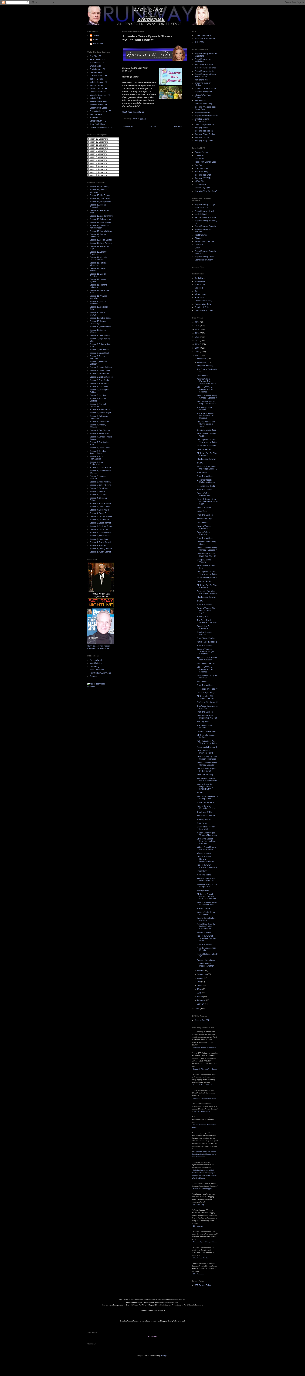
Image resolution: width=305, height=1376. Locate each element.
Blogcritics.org (198, 1226)
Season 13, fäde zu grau (100, 219)
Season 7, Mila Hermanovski (96, 457)
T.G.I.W (200, 793)
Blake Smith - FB (97, 63)
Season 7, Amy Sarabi (99, 422)
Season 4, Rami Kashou (100, 503)
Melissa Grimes (96, 85)
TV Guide (199, 245)
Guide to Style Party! (205, 692)
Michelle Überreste (98, 92)
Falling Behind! (203, 890)
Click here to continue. (133, 112)
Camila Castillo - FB (98, 75)
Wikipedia (199, 238)
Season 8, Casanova (99, 387)
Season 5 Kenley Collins (100, 485)
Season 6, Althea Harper (100, 467)
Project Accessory (202, 112)
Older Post (177, 126)
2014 (197, 329)
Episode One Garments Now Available (207, 658)
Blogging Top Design (204, 131)
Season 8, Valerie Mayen (100, 413)
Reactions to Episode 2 (207, 578)
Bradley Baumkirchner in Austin (206, 919)
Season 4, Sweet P (98, 513)
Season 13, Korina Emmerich (98, 206)
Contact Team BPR (203, 35)
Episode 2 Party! (204, 581)
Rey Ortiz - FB (96, 114)
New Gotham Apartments (100, 673)
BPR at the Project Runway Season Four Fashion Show (206, 896)
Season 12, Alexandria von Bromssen (99, 227)
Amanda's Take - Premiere (204, 533)
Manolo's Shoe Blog (203, 104)
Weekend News (204, 853)
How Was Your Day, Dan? (206, 191)
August (200, 978)
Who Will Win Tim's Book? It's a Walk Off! (207, 717)
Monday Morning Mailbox (204, 633)
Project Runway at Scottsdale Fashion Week (206, 938)
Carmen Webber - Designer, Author (205, 965)
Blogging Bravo (201, 128)
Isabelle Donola (96, 79)
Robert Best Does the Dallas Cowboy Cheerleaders (206, 926)
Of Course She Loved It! (207, 702)
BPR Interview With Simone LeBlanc (205, 697)
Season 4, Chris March (99, 510)
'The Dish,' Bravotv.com (201, 1111)
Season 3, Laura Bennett (100, 523)
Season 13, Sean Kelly (99, 186)
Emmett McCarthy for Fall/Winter (206, 913)
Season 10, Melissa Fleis (100, 327)
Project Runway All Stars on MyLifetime (205, 75)
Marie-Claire (200, 284)
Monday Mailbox (204, 819)
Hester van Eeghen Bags (205, 162)
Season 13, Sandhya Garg (101, 216)
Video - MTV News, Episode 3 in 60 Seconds (205, 389)
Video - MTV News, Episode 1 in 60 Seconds (205, 669)
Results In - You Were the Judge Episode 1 (207, 592)
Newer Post (128, 126)
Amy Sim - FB (95, 56)
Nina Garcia (200, 281)
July (199, 982)
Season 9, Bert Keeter (99, 350)
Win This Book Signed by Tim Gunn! (206, 770)
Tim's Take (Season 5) (204, 124)
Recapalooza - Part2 (206, 663)
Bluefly (197, 291)
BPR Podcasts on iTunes (205, 68)
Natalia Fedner (96, 98)
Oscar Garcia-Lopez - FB (100, 111)
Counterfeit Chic (202, 307)
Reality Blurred (201, 235)
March (200, 997)
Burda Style (200, 278)
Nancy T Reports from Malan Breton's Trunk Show (207, 501)
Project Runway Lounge (205, 204)
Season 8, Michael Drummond (98, 405)
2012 (197, 337)
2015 (197, 326)
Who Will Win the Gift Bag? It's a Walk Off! (206, 402)
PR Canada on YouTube (205, 217)
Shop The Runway (205, 365)
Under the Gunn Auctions (205, 88)
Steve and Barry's (204, 519)
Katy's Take (202, 511)
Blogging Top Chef (203, 175)
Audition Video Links (206, 960)
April (199, 993)
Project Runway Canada (205, 226)
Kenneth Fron (200, 184)
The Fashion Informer (204, 310)
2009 (197, 348)
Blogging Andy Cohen (204, 141)
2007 (197, 355)
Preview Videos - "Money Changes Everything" (205, 651)
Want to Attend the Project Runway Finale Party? (205, 786)
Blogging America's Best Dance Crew (205, 108)
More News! (202, 472)
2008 (197, 352)
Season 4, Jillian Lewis (100, 507)
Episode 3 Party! (204, 449)
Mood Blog (94, 666)
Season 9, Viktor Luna (99, 374)
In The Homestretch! (205, 802)
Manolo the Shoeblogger (202, 1189)
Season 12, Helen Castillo (101, 240)
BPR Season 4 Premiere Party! (205, 752)
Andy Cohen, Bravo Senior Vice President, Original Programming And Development (204, 1154)
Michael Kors (200, 294)
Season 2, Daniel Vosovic (101, 532)
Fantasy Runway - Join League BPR (207, 885)
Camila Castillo (96, 72)
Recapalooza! (203, 375)
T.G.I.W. (200, 463)
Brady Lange (95, 66)
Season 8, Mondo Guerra (101, 409)
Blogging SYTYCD (203, 178)
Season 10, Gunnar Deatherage (98, 322)
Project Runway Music (204, 257)
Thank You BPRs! (204, 812)
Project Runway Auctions (205, 71)
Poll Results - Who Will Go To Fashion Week (207, 779)
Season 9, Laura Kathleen (101, 367)
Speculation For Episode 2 (204, 627)
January (201, 1004)
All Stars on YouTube (204, 65)
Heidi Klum (199, 297)
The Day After (203, 722)
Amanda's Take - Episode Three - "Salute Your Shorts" (207, 381)
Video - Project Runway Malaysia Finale (207, 848)
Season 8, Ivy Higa (98, 395)
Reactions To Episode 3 (207, 446)
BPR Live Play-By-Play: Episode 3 (207, 454)
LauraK (96, 35)
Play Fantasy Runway (206, 459)
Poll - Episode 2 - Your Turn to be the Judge (207, 573)
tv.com (197, 248)
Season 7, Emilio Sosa (99, 433)
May (199, 989)
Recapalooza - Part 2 (206, 486)
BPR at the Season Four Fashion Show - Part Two (207, 841)
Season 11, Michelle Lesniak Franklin (98, 258)
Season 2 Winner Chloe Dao (203, 1085)
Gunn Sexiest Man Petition (98, 646)
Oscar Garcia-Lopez (98, 108)
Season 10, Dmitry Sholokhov (98, 302)
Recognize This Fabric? (207, 689)
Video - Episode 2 (204, 507)
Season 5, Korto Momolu (100, 482)
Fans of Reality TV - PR (205, 241)
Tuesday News (203, 908)
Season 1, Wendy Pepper (101, 549)
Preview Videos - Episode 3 (204, 527)
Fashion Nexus (201, 152)
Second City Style (202, 188)
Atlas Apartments (97, 670)
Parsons (93, 676)
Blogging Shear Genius (205, 134)
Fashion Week (96, 660)
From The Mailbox (205, 476)
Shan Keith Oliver (97, 124)
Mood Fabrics (96, 663)
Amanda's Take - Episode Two (204, 494)
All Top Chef (200, 181)
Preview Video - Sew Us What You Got (206, 879)
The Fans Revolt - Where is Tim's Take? (207, 621)
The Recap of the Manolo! (204, 408)
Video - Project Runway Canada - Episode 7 (207, 549)
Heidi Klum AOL (201, 208)
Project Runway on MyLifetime (203, 60)
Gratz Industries (201, 168)
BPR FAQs (199, 42)
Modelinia (199, 288)
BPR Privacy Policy (203, 1285)
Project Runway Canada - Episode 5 (207, 866)
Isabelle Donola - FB (98, 82)
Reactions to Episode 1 (207, 747)
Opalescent (199, 155)
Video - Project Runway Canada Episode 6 (207, 764)
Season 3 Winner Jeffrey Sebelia (205, 1069)
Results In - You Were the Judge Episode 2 (207, 467)
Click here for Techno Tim (98, 649)
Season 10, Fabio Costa (100, 318)
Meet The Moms (204, 875)
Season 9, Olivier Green (100, 370)
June (199, 985)
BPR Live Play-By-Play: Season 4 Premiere (207, 758)
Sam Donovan (96, 117)
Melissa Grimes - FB (98, 88)
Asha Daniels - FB (97, 59)
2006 (197, 1009)
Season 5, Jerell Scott (99, 488)
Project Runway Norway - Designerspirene (205, 859)
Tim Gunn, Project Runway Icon (204, 1047)
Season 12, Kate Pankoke (101, 243)
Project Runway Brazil (204, 211)
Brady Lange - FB (97, 69)
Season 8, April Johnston (100, 383)
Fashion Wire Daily (203, 304)
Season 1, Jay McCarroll (100, 542)
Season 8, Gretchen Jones (101, 377)
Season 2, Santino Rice (100, 536)
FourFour (199, 165)
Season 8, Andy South (99, 380)
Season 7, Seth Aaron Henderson (99, 417)
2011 (197, 341)
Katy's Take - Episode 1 (207, 642)
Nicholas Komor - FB (99, 105)
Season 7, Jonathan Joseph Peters (98, 452)
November (202, 362)
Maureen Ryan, (205, 1242)
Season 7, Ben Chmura (100, 430)
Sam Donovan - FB (98, 121)
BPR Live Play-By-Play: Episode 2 (207, 586)
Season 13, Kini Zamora (100, 195)
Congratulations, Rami (206, 731)
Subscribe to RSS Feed (205, 39)
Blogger (164, 1355)
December (202, 359)
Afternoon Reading (205, 775)
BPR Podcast (200, 100)
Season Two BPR (202, 1020)
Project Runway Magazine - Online (206, 807)
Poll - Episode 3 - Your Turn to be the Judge (207, 441)
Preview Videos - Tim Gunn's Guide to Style (206, 424)
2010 (197, 344)
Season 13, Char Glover (100, 198)
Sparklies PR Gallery (204, 260)
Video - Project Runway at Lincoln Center (207, 903)
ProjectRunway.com (203, 92)
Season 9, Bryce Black (99, 353)
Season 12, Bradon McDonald (98, 235)
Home (153, 126)
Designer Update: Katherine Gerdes (206, 481)
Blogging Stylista (202, 137)
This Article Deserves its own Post (207, 707)
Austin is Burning (202, 214)
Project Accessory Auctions (206, 116)
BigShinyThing (198, 1205)
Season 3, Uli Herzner (99, 520)
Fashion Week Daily (203, 301)
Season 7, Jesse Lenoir (100, 448)
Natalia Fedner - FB (98, 101)
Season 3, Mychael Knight (101, 526)
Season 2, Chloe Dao (99, 529)
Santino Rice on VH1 (206, 816)
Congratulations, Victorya (204, 561)
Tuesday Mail (203, 616)
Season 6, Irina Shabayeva (96, 463)
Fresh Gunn (202, 871)
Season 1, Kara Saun (99, 545)
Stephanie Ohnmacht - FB (101, 127)
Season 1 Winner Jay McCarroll (204, 1098)
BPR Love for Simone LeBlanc (206, 736)
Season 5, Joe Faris (98, 495)
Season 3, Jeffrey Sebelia (101, 516)
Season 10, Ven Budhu (100, 335)
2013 (197, 333)
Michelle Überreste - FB (100, 95)
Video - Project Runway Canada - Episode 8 (207, 396)
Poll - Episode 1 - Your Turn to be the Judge (207, 742)
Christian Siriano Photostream (202, 120)
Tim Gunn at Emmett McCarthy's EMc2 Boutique (205, 415)
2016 (197, 322)
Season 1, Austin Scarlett (100, 552)
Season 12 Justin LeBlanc (101, 231)
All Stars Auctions (202, 80)
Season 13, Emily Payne (100, 202)
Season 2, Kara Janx (99, 539)
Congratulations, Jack (206, 430)
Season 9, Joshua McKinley (97, 357)
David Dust (199, 159)
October (201, 971)
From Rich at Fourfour (206, 638)
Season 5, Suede (97, 491)
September (202, 974)
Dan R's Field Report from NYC (206, 828)
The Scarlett (98, 44)
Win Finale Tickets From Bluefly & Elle (207, 797)
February (201, 1000)
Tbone (95, 40)
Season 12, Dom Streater (101, 222)
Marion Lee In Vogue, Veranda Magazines (207, 834)
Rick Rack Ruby (201, 171)
